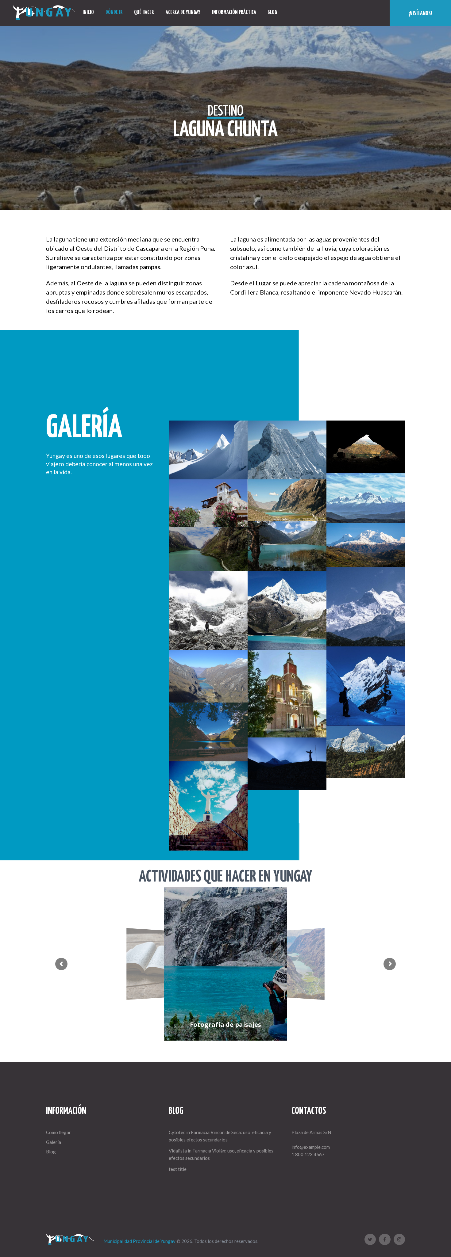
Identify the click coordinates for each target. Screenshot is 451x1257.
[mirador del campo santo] (287, 693)
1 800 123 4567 (308, 1154)
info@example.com (310, 1147)
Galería (53, 1142)
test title (178, 1169)
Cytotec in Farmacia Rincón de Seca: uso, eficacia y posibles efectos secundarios (220, 1135)
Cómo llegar (58, 1132)
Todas (287, 396)
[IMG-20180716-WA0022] (208, 806)
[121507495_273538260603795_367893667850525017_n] (208, 610)
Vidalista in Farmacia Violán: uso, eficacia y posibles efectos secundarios (221, 1154)
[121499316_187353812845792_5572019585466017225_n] (287, 610)
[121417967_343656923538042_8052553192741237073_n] (365, 606)
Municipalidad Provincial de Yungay (139, 1241)
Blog (51, 1151)
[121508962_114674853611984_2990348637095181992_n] (365, 686)
